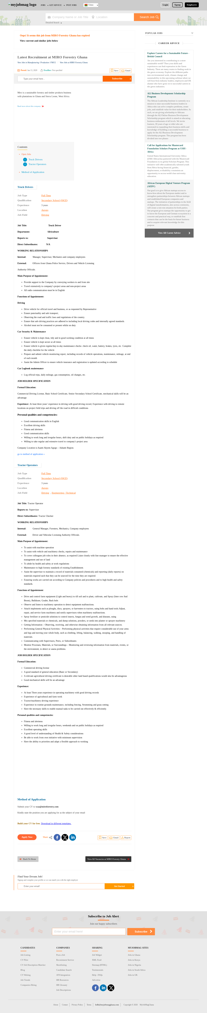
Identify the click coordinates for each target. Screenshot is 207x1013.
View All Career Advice (169, 233)
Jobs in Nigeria (134, 965)
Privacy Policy (77, 1005)
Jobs (43, 5)
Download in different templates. (56, 823)
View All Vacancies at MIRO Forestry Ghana (106, 859)
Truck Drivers (36, 159)
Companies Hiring (29, 985)
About (55, 1005)
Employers (192, 5)
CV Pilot (24, 960)
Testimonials (97, 970)
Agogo (44, 210)
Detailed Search (52, 23)
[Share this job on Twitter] (64, 837)
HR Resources (62, 980)
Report (127, 837)
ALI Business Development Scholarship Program (166, 95)
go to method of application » (31, 454)
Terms (89, 1005)
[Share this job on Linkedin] (72, 837)
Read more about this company (29, 106)
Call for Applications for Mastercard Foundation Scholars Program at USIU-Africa (166, 148)
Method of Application (33, 172)
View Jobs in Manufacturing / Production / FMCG (36, 62)
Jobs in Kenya (134, 960)
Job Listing (25, 955)
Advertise (96, 980)
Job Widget (97, 955)
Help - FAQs (97, 975)
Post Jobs (71, 5)
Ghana (90, 5)
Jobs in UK (132, 975)
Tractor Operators (37, 164)
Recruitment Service (65, 960)
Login (165, 5)
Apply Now (27, 837)
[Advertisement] (104, 111)
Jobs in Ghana (134, 955)
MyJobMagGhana (147, 1005)
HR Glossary (61, 985)
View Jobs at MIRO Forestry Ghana (74, 62)
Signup (177, 5)
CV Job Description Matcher (33, 965)
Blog (23, 970)
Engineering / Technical (64, 493)
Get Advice (55, 5)
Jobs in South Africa (136, 970)
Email (128, 70)
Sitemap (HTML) (99, 965)
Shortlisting (61, 965)
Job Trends (25, 980)
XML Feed (96, 960)
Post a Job (60, 955)
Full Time (46, 195)
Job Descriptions (63, 990)
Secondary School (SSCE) (54, 200)
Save (116, 70)
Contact (65, 1005)
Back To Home (29, 859)
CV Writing (26, 975)
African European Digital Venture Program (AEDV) (168, 185)
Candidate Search (64, 970)
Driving (45, 215)
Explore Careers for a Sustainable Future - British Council (168, 55)
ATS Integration (63, 975)
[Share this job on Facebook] (57, 837)
